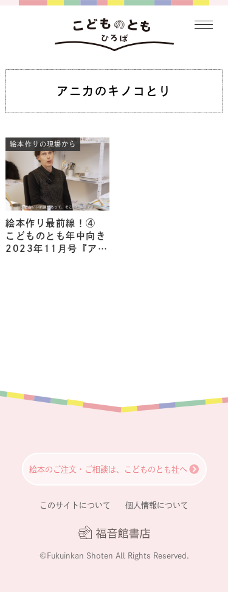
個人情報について (156, 505)
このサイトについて (75, 505)
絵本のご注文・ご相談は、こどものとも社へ (108, 469)
